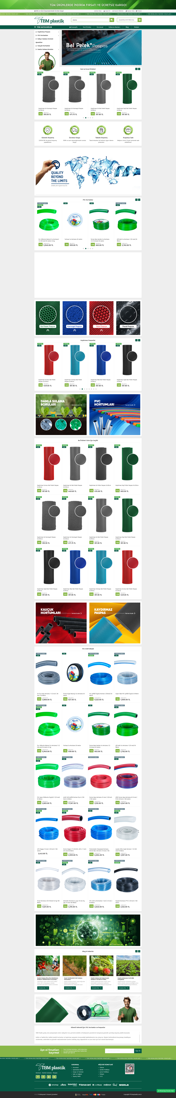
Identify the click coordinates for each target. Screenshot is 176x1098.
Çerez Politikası (104, 1072)
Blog (127, 27)
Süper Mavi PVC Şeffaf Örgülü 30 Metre (127, 694)
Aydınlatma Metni (78, 1070)
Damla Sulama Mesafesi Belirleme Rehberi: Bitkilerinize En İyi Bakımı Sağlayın (47, 978)
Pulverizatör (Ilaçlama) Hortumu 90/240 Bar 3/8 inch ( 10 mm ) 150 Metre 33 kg (99, 850)
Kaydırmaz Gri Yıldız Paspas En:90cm (100, 485)
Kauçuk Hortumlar (44, 46)
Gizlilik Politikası (104, 1070)
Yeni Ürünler (87, 27)
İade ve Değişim (77, 1074)
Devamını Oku (42, 988)
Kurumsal (100, 27)
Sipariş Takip (131, 11)
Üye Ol (137, 1051)
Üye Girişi (98, 11)
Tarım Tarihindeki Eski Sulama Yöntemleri (73, 978)
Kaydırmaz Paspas (44, 32)
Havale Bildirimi (118, 11)
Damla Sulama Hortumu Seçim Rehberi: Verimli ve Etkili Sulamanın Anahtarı (100, 978)
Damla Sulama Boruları (45, 49)
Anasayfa (74, 27)
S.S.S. (101, 1076)
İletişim (139, 11)
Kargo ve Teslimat (78, 1072)
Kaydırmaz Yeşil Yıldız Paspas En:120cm (126, 485)
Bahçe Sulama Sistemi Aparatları (44, 40)
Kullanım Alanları (114, 27)
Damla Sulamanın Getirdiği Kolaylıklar (126, 978)
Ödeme (102, 1067)
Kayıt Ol (107, 11)
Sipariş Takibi (76, 1076)
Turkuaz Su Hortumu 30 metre (47, 239)
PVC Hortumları (43, 35)
